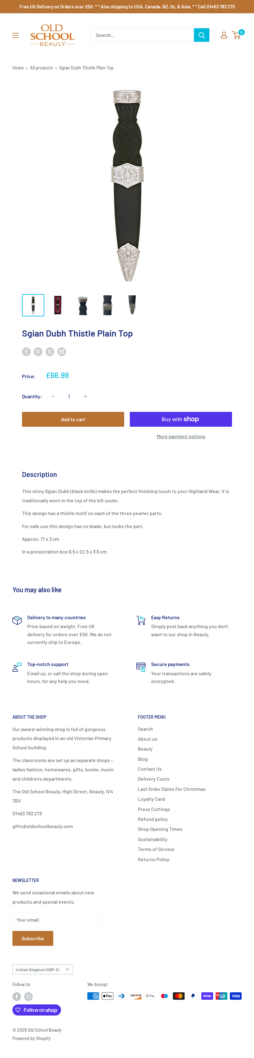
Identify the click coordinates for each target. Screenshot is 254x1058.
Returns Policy (153, 859)
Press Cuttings (154, 809)
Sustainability (153, 839)
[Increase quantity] (85, 396)
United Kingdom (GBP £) (37, 969)
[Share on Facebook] (26, 351)
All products (41, 67)
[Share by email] (61, 351)
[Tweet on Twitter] (50, 351)
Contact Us (150, 769)
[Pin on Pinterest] (38, 351)
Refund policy (153, 819)
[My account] (224, 35)
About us (147, 739)
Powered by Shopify (31, 1038)
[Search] (201, 35)
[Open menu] (15, 35)
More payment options (181, 436)
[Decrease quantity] (52, 396)
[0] (236, 35)
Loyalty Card (151, 799)
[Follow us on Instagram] (28, 996)
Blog (143, 759)
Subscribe (33, 938)
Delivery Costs (153, 779)
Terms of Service (156, 849)
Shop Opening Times (160, 829)
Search (145, 729)
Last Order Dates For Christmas (172, 789)
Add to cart (73, 419)
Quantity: (32, 396)
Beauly (145, 749)
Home (18, 67)
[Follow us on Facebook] (16, 996)
